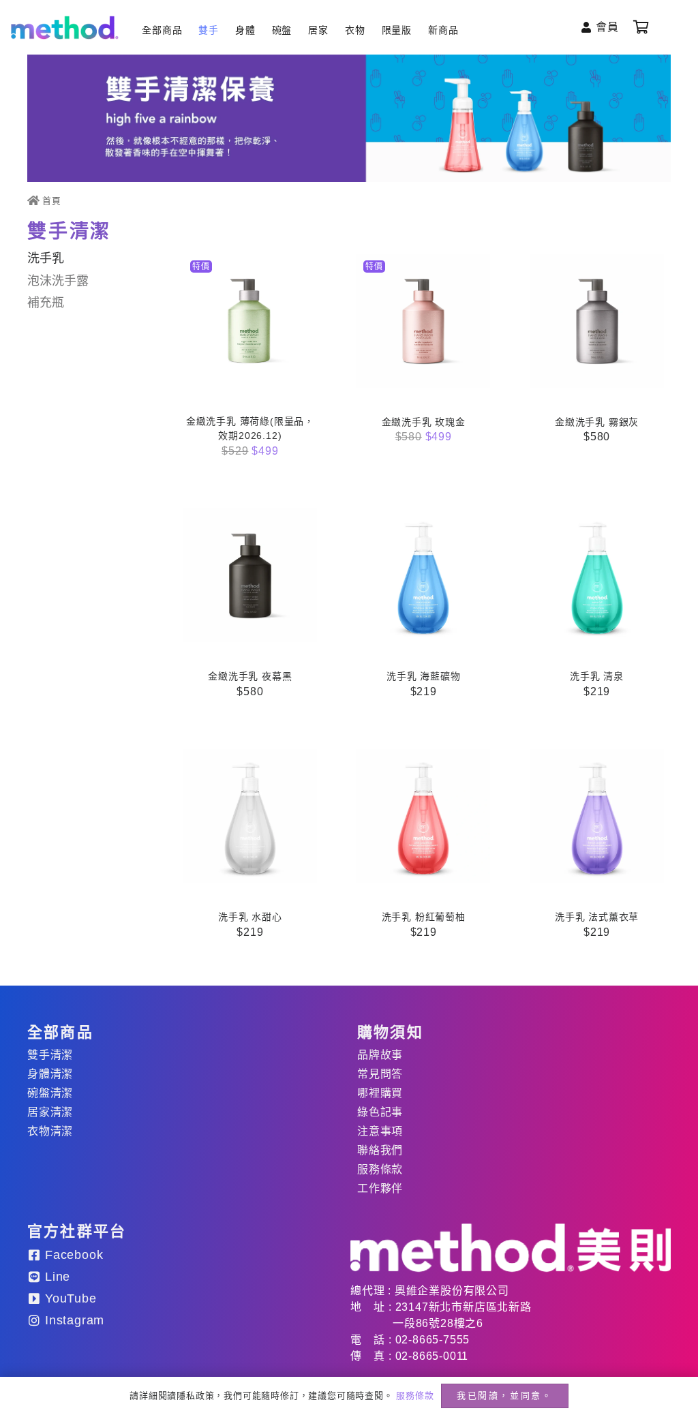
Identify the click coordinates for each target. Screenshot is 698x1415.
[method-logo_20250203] (510, 1248)
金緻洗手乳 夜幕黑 (250, 676)
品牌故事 (380, 1055)
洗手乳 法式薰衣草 (597, 916)
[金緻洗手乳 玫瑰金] (423, 320)
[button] (250, 463)
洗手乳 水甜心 (250, 916)
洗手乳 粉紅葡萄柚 (424, 916)
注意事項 (380, 1131)
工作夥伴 (380, 1188)
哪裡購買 (380, 1093)
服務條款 (380, 1169)
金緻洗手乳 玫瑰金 (424, 421)
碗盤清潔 (50, 1093)
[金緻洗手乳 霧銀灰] (597, 320)
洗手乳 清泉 (597, 676)
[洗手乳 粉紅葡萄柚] (423, 816)
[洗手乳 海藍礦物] (423, 575)
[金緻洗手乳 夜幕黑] (250, 575)
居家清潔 (50, 1112)
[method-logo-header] (65, 28)
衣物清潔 (50, 1131)
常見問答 (380, 1074)
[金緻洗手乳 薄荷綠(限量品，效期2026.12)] (250, 320)
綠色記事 (380, 1112)
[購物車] (641, 27)
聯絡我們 (380, 1150)
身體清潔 (50, 1074)
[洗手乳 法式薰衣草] (597, 816)
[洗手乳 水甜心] (250, 816)
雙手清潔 (50, 1055)
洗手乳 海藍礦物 (423, 676)
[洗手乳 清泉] (597, 575)
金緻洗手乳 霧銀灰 (597, 421)
